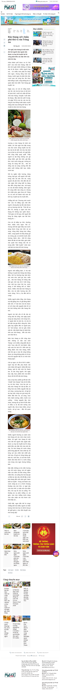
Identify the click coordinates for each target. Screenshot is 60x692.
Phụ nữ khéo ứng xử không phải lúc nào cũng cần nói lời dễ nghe (48, 52)
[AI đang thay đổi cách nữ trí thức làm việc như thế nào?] (37, 60)
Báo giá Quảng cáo (32, 655)
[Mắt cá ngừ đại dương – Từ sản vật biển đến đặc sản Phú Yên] (26, 584)
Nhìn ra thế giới (37, 14)
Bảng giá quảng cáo (42, 1)
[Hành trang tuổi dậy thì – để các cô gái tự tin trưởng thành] (37, 33)
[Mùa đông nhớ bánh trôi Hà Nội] (16, 526)
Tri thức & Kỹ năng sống (49, 14)
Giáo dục (14, 31)
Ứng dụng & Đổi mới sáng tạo (23, 14)
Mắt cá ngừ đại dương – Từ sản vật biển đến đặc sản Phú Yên (26, 595)
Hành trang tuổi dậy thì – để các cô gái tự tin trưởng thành (48, 34)
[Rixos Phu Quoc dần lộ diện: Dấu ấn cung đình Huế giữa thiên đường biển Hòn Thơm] (26, 618)
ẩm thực (10, 572)
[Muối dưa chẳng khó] (7, 546)
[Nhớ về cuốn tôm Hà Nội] (7, 526)
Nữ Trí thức (10, 14)
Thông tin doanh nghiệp (20, 655)
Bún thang (22, 570)
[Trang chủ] (1, 11)
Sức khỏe (18, 31)
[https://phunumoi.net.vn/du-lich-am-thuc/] (4, 52)
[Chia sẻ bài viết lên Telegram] (4, 46)
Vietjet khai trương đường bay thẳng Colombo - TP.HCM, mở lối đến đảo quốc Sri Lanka (16, 631)
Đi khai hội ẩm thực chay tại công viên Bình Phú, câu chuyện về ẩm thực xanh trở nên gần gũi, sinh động (7, 601)
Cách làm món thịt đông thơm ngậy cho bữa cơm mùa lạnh (26, 536)
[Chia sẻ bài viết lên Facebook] (4, 42)
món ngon (10, 570)
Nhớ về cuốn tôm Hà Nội (7, 532)
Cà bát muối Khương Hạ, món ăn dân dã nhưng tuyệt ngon (7, 629)
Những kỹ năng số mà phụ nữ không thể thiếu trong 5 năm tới (47, 43)
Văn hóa (21, 31)
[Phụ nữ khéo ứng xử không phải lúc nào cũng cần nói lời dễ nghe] (37, 51)
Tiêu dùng (28, 31)
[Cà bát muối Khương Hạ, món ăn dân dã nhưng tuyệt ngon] (7, 618)
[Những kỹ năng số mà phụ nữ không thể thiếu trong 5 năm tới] (37, 42)
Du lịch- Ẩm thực (24, 31)
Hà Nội (17, 570)
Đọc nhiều (38, 29)
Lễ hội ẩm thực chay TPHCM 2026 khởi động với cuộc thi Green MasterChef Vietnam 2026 (17, 597)
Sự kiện (3, 14)
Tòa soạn (42, 655)
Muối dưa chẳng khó (7, 553)
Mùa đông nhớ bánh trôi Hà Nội (17, 533)
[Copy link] (4, 39)
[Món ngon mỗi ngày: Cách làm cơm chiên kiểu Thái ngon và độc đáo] (26, 546)
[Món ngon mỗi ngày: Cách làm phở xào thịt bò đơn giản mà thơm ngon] (16, 546)
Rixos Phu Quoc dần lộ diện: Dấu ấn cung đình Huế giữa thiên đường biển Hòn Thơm (26, 634)
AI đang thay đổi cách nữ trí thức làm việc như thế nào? (47, 61)
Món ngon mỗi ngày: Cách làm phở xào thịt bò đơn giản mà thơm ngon (17, 558)
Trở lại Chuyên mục (9, 516)
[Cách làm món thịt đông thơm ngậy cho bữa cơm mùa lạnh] (26, 526)
